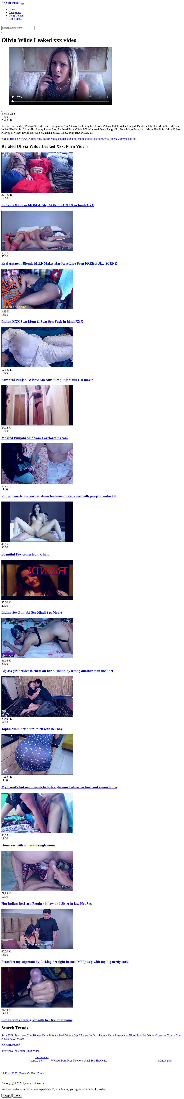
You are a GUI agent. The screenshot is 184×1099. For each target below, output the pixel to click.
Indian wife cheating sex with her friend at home (36, 1020)
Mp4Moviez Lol (83, 1035)
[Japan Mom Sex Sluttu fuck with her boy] (37, 715)
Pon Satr (142, 1035)
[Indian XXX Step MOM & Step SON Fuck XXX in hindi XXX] (37, 191)
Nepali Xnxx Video (12, 1038)
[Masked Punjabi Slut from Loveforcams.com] (37, 424)
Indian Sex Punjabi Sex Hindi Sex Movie (31, 612)
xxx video (7, 1050)
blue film (20, 1050)
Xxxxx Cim (174, 1035)
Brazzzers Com (23, 1035)
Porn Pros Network (72, 1060)
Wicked (55, 1060)
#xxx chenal (111, 138)
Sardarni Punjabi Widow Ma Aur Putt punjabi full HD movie (47, 380)
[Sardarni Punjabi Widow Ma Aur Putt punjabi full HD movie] (37, 366)
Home (12, 9)
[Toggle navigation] (22, 3)
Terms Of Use (27, 1073)
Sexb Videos (66, 1035)
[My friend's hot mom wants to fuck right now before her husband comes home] (37, 773)
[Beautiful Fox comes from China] (37, 540)
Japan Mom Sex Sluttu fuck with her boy (32, 729)
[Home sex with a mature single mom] (37, 832)
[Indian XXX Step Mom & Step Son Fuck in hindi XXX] (37, 308)
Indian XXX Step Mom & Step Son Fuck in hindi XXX (42, 321)
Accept (6, 1095)
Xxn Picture (100, 1035)
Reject (17, 1095)
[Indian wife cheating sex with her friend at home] (37, 1006)
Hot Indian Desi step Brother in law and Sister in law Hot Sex (46, 903)
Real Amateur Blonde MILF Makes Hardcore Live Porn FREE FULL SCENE (59, 263)
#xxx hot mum (75, 138)
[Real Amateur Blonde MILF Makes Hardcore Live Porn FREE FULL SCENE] (37, 249)
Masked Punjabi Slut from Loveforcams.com (34, 438)
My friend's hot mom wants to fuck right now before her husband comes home (59, 787)
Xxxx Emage (115, 1035)
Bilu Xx (53, 1035)
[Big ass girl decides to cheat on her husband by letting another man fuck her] (37, 657)
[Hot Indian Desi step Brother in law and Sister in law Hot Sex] (37, 890)
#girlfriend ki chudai (54, 138)
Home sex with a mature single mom (28, 845)
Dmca (40, 1073)
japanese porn (36, 1060)
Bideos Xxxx (40, 1035)
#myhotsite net (128, 138)
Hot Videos (15, 18)
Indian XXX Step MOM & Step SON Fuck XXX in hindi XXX (47, 205)
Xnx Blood (129, 1035)
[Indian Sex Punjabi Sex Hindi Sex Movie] (37, 599)
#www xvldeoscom (30, 138)
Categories (15, 12)
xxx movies (42, 1057)
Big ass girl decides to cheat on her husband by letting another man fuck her (57, 671)
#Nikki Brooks (9, 138)
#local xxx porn (94, 138)
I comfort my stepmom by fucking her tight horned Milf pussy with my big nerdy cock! (65, 962)
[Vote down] (6, 111)
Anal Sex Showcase (95, 1060)
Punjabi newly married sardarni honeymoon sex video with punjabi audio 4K (58, 496)
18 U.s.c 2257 (9, 1073)
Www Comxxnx (156, 1035)
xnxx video (33, 1050)
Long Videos (16, 15)
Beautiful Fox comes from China (25, 554)
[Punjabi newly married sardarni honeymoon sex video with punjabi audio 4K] (37, 482)
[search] (2, 32)
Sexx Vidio (7, 1035)
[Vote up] (2, 111)
